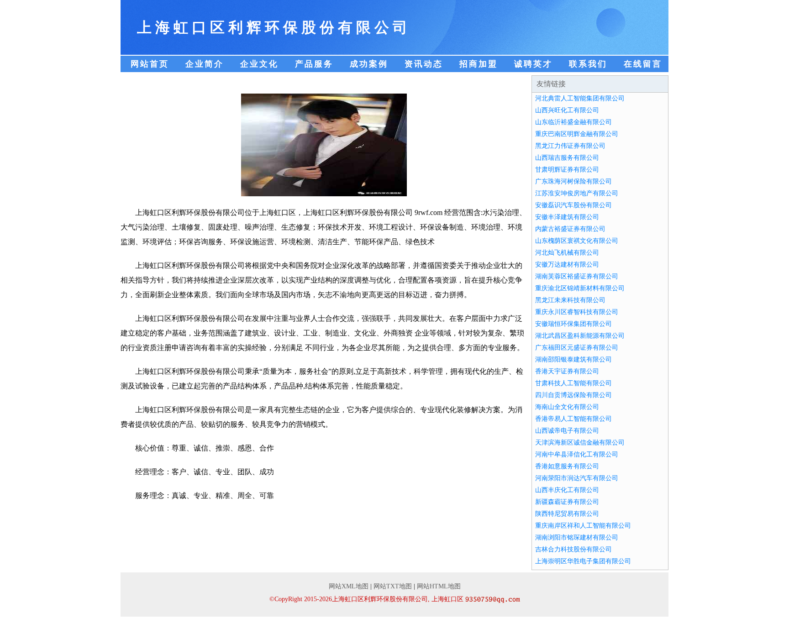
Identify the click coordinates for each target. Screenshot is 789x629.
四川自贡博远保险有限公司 (573, 395)
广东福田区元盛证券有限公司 (576, 347)
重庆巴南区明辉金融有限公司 (576, 134)
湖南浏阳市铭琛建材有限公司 (576, 537)
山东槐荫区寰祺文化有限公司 (576, 240)
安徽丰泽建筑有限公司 (567, 217)
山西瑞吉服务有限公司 (567, 157)
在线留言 (643, 63)
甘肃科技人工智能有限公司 (573, 383)
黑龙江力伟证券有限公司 (570, 145)
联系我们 (588, 63)
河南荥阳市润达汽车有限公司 (576, 478)
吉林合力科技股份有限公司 (573, 549)
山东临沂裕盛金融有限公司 (573, 122)
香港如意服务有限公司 (567, 466)
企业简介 (204, 63)
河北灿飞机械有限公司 (567, 252)
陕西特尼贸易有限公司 (567, 513)
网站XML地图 (348, 586)
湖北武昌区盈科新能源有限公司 (580, 335)
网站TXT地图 (392, 586)
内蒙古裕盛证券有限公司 (570, 228)
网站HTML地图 (439, 586)
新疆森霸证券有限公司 (567, 501)
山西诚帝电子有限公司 (567, 430)
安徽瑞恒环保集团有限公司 (573, 323)
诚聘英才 (533, 63)
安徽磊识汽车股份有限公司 (573, 205)
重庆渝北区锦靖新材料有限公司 (580, 288)
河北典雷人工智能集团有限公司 (580, 98)
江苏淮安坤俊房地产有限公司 (576, 193)
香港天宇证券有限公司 (567, 371)
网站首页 (150, 63)
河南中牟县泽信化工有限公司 (576, 454)
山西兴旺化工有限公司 (567, 110)
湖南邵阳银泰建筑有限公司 (573, 359)
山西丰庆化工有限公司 (567, 490)
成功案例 (369, 63)
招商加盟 (478, 63)
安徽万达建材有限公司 (567, 264)
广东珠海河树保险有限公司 (573, 181)
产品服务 (314, 63)
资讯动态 (424, 63)
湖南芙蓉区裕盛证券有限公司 (576, 276)
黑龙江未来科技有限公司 (570, 300)
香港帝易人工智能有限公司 (573, 418)
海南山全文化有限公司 (567, 407)
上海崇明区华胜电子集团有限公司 (583, 561)
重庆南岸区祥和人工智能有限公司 (583, 525)
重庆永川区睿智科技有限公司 (576, 312)
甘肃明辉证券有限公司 (567, 169)
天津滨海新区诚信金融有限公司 (580, 442)
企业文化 (259, 63)
